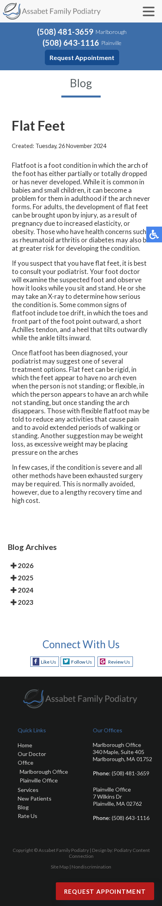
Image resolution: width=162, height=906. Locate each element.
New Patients (35, 798)
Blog (23, 807)
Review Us (119, 662)
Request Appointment (82, 57)
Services (28, 789)
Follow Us (81, 662)
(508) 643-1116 (70, 42)
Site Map (59, 867)
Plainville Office (39, 780)
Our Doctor (32, 753)
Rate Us (27, 815)
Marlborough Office (44, 771)
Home (25, 745)
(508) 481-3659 (65, 31)
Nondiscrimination (91, 867)
